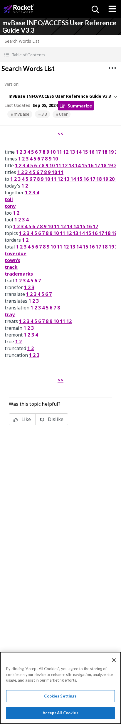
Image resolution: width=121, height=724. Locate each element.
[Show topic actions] (112, 68)
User (63, 114)
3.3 (44, 114)
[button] (60, 54)
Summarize (80, 105)
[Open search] (94, 8)
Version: (11, 84)
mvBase (21, 114)
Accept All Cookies (60, 712)
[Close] (113, 660)
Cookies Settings (60, 696)
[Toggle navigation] (112, 8)
